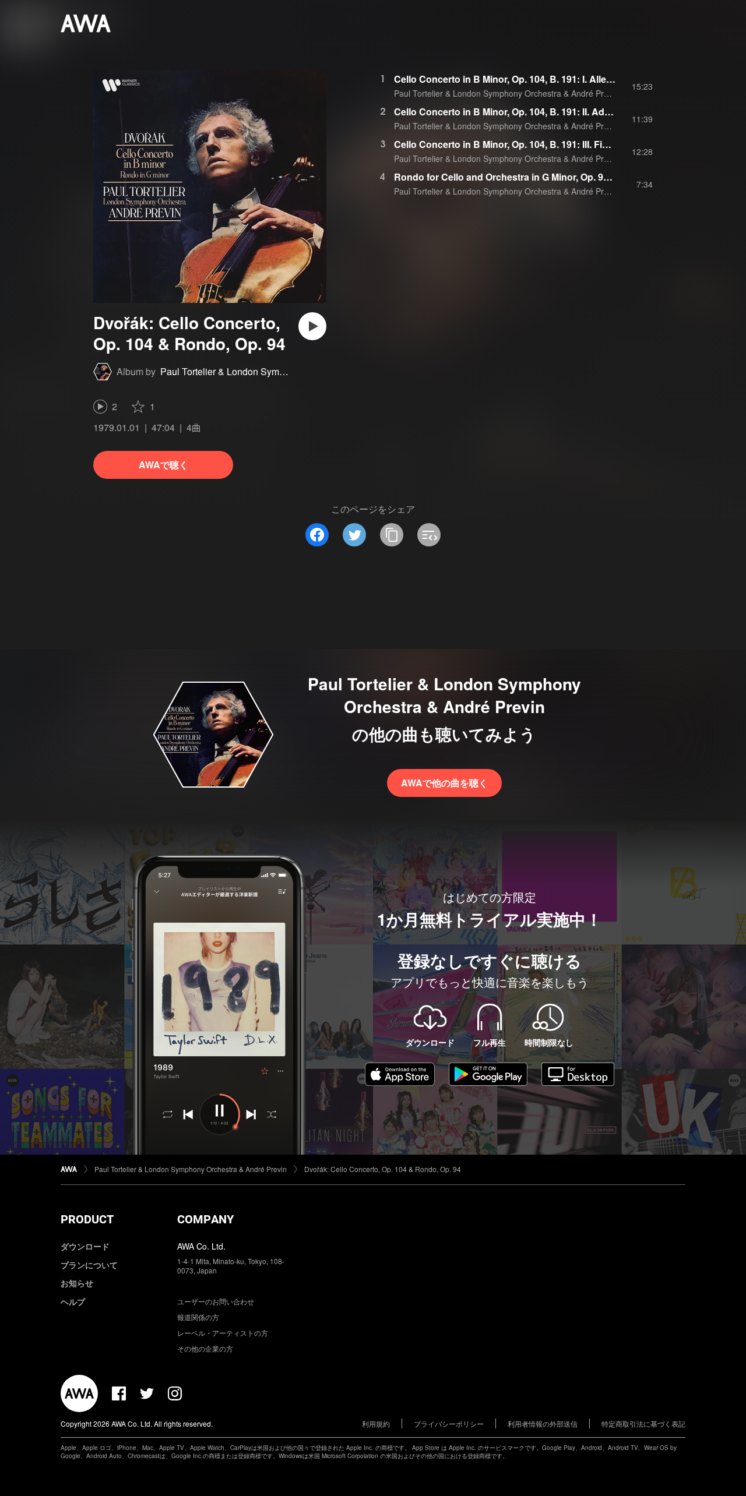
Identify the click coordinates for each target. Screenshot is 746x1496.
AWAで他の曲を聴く (444, 782)
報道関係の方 (198, 1317)
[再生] (312, 326)
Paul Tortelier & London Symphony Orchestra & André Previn (286, 371)
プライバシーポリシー (449, 1423)
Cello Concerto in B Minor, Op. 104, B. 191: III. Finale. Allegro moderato (548, 144)
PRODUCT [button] (87, 1219)
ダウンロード (85, 1246)
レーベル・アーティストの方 (222, 1333)
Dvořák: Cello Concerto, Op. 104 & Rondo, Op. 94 (382, 1169)
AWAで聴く (163, 464)
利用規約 (376, 1423)
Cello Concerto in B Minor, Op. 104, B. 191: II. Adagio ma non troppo (542, 111)
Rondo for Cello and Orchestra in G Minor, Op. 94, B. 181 (517, 177)
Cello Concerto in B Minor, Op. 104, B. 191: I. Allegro (507, 79)
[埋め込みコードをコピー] (429, 534)
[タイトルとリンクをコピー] (391, 534)
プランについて (89, 1265)
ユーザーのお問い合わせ (215, 1301)
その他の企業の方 (205, 1348)
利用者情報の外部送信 (543, 1423)
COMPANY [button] (205, 1219)
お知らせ (77, 1283)
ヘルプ (73, 1301)
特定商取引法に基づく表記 (643, 1423)
